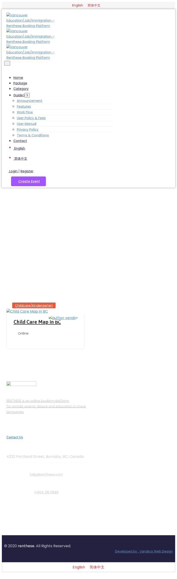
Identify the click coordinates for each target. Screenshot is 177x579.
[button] (28, 181)
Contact (20, 140)
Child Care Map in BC (37, 322)
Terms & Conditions (33, 135)
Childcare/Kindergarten (34, 305)
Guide (18, 95)
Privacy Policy (27, 129)
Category (21, 88)
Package (20, 83)
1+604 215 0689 (46, 492)
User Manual (26, 123)
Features (24, 106)
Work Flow (25, 112)
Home (18, 77)
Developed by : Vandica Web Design (144, 551)
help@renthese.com (46, 474)
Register (27, 171)
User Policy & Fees (31, 118)
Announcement (29, 100)
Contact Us (14, 437)
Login (13, 171)
